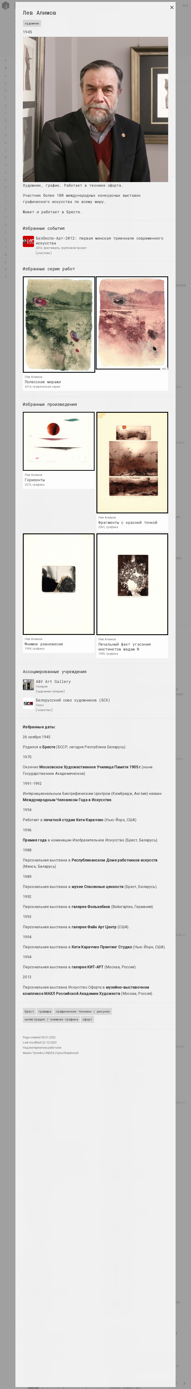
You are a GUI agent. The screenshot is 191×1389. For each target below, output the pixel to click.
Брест (29, 1011)
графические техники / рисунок (83, 1011)
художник (32, 23)
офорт (87, 1019)
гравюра (45, 1011)
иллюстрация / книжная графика (51, 1019)
